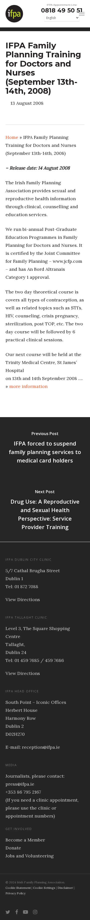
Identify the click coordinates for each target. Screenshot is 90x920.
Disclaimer (65, 888)
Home (12, 137)
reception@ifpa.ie (41, 747)
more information (28, 386)
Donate (13, 848)
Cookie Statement (18, 888)
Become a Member (25, 840)
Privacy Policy (16, 893)
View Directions (23, 599)
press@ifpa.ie (20, 784)
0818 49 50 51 (61, 10)
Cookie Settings (44, 888)
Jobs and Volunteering (30, 856)
